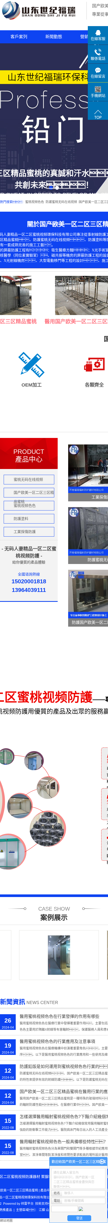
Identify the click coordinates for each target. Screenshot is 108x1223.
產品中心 (46, 1190)
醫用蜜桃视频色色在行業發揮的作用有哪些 (59, 1016)
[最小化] (101, 1161)
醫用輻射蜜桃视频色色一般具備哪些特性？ (64, 1141)
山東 (49, 1210)
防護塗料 (21, 518)
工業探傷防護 (25, 532)
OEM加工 (31, 385)
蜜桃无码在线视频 (28, 479)
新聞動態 (53, 36)
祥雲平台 (27, 1204)
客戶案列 (18, 36)
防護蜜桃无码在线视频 (61, 202)
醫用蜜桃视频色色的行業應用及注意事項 (57, 1041)
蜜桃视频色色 (34, 202)
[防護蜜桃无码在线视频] (50, 955)
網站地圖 (6, 1220)
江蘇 (42, 1210)
